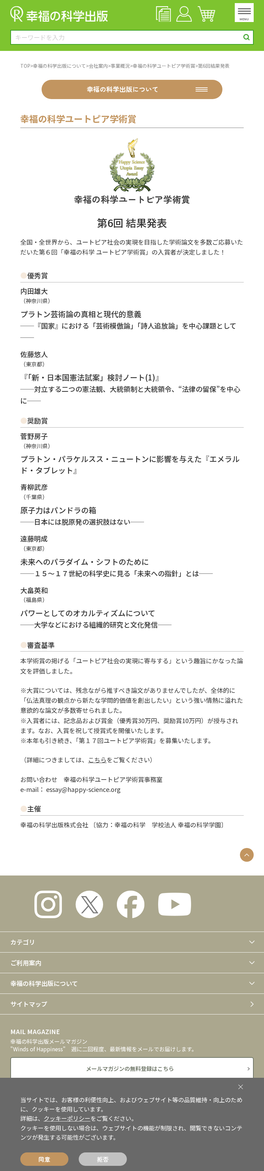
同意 (44, 1159)
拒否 (103, 1159)
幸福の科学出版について (59, 65)
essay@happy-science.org (83, 789)
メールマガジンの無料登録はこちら (130, 1068)
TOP (25, 65)
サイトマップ (28, 1003)
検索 (246, 37)
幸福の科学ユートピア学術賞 (164, 65)
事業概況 (120, 65)
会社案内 (98, 65)
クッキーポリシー (67, 1118)
